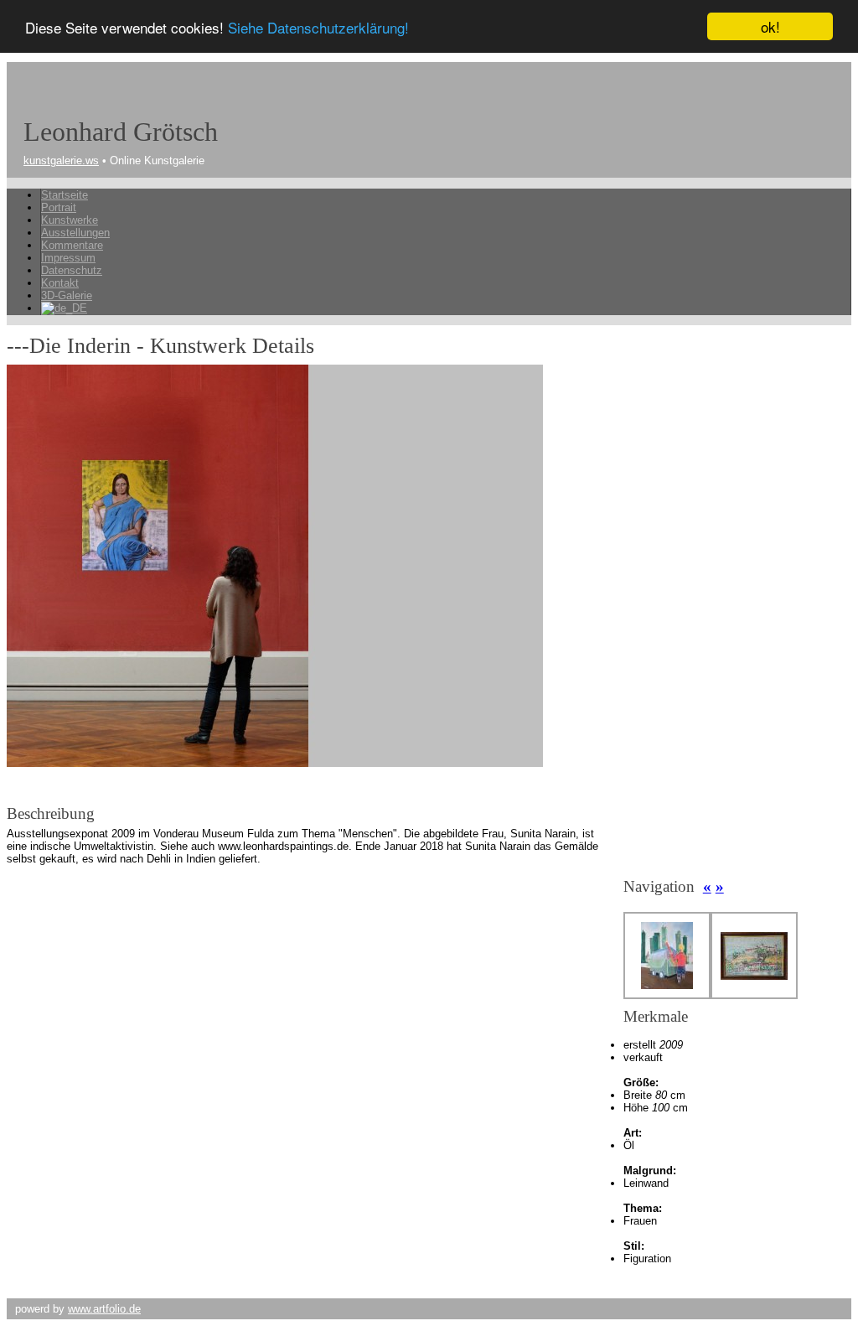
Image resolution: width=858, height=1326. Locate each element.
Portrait (58, 207)
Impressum (68, 257)
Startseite (64, 195)
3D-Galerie (66, 295)
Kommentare (72, 245)
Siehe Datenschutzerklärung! (318, 27)
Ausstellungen (75, 232)
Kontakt (60, 283)
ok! (770, 26)
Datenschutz (71, 270)
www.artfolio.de (104, 1309)
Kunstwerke (69, 220)
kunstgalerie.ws (61, 160)
